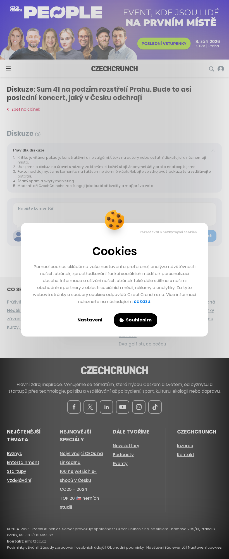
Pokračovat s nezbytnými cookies (168, 232)
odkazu (142, 301)
